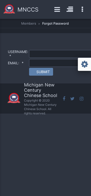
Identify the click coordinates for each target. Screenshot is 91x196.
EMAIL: (16, 63)
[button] (41, 72)
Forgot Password (55, 23)
